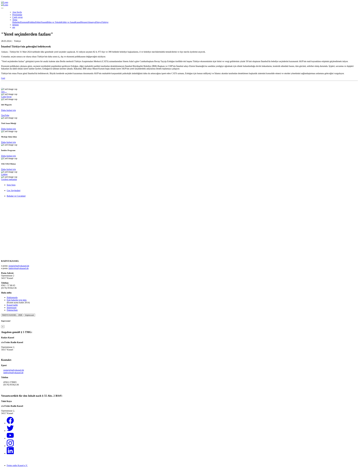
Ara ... (4, 91)
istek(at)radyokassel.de (19, 268)
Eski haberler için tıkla (17, 300)
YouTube (5, 115)
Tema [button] (14, 20)
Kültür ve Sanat (68, 22)
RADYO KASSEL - (12, 315)
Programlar (17, 14)
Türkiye (104, 22)
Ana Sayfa (17, 12)
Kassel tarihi (12, 305)
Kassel (78, 22)
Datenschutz (12, 310)
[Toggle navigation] (2, 8)
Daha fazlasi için (8, 110)
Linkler (4, 174)
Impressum (11, 307)
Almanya (91, 22)
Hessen (84, 22)
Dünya (98, 22)
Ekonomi (24, 22)
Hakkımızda (12, 297)
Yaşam (44, 22)
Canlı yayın (17, 17)
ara (13, 27)
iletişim (15, 25)
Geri (3, 78)
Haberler (16, 22)
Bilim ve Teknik (54, 22)
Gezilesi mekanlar (9, 179)
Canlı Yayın (6, 96)
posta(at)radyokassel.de (19, 266)
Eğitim (38, 22)
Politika (31, 22)
